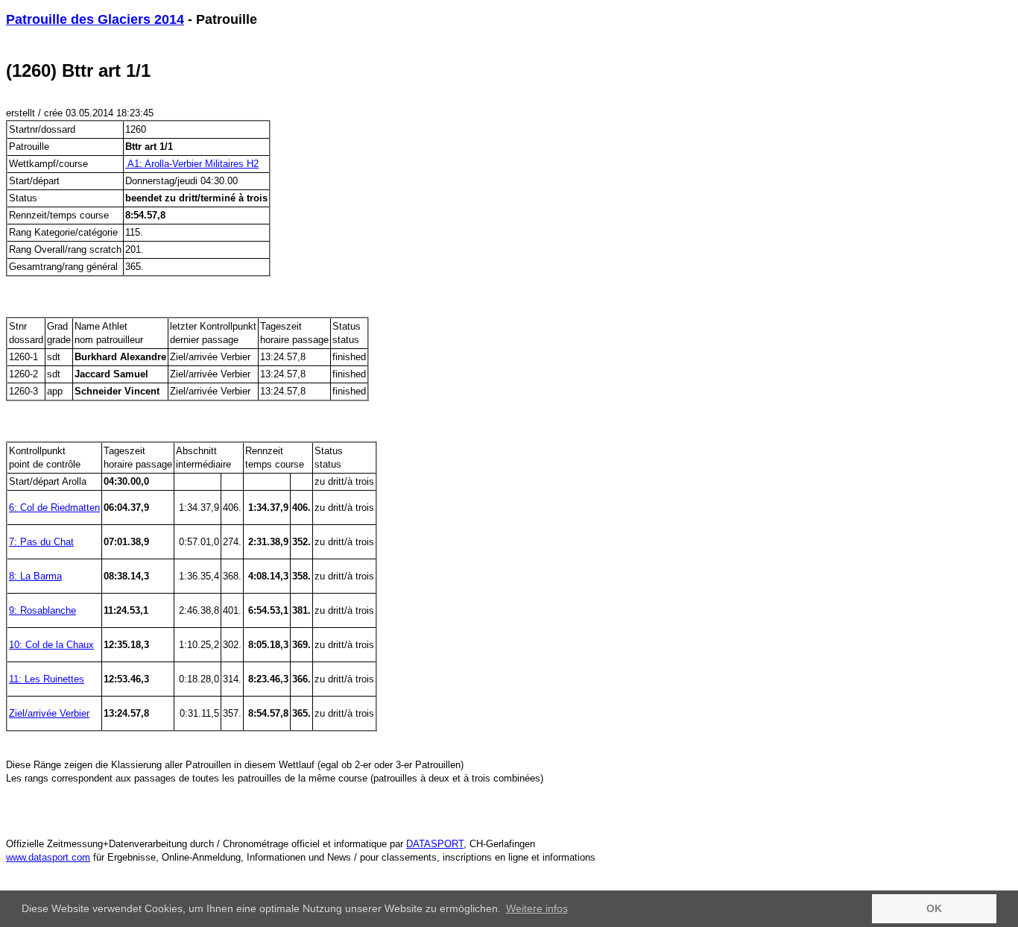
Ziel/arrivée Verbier (49, 713)
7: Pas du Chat (41, 541)
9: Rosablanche (42, 610)
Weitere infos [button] (537, 908)
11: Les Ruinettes (46, 679)
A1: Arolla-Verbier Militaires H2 (192, 163)
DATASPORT (435, 843)
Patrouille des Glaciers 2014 (95, 19)
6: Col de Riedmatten (54, 507)
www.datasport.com (48, 857)
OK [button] (934, 908)
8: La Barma (35, 576)
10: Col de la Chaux (51, 644)
